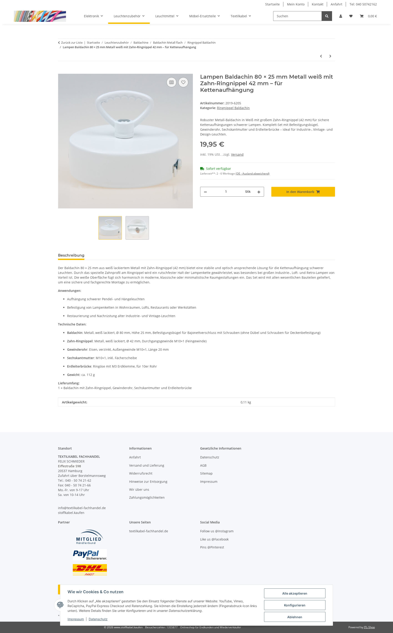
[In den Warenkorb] (61, 71)
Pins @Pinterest (212, 547)
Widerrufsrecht (140, 473)
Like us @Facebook (214, 539)
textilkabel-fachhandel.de (148, 531)
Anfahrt (336, 4)
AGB (203, 465)
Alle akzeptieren (294, 593)
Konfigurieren (294, 605)
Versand (237, 154)
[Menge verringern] (205, 191)
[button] (341, 16)
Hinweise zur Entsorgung (148, 481)
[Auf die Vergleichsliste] (171, 82)
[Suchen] (327, 16)
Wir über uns (139, 489)
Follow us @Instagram (217, 531)
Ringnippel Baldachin (233, 108)
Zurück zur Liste (72, 42)
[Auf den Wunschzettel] (183, 82)
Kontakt (317, 4)
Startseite (272, 4)
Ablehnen (294, 617)
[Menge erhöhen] (259, 191)
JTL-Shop (369, 627)
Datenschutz (98, 619)
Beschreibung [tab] (71, 255)
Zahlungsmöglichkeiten (147, 497)
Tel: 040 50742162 (363, 4)
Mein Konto (296, 4)
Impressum (76, 619)
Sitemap (206, 473)
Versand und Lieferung (146, 465)
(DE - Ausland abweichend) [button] (253, 173)
